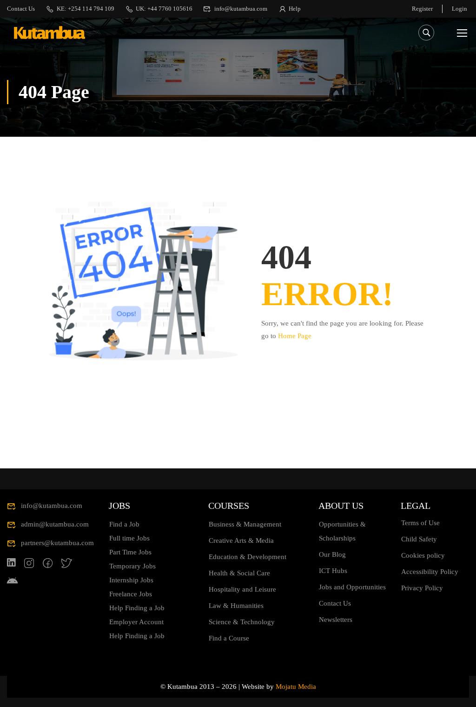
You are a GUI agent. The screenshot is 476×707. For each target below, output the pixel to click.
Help (295, 8)
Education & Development (247, 556)
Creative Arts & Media (241, 540)
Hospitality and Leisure (242, 589)
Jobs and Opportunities (352, 587)
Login (459, 8)
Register (422, 8)
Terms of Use (420, 523)
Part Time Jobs (130, 552)
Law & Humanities (236, 605)
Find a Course (229, 638)
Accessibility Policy (429, 571)
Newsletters (335, 619)
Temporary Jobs (132, 566)
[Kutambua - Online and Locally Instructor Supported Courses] (49, 33)
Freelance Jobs (130, 594)
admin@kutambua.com (55, 524)
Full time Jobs (129, 538)
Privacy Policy (422, 588)
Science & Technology (242, 622)
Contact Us (21, 8)
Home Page (294, 336)
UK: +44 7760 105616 (164, 8)
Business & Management (245, 524)
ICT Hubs (333, 570)
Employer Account (136, 622)
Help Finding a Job (137, 608)
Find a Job (124, 524)
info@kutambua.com (240, 8)
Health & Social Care (239, 573)
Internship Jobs (131, 580)
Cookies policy (423, 555)
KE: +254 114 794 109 (85, 8)
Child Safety (419, 539)
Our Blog (332, 554)
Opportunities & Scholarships (342, 531)
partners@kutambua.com (57, 543)
